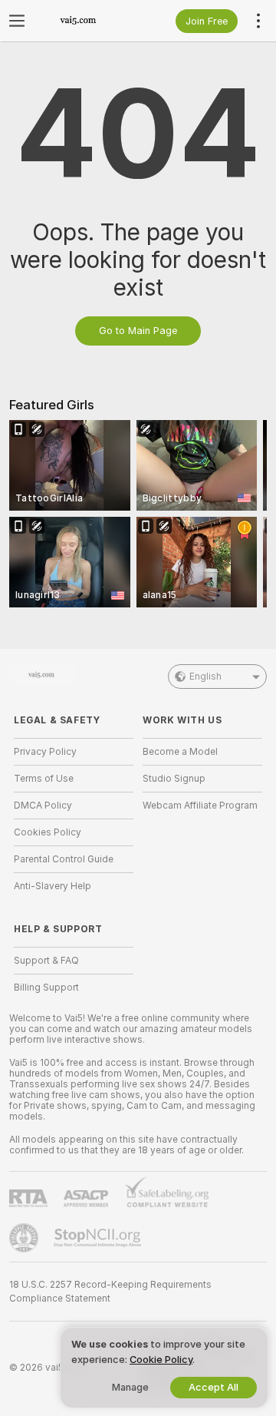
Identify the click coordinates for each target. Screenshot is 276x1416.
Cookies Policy (47, 832)
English (205, 676)
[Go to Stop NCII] (99, 1238)
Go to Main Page (138, 330)
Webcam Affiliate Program (200, 805)
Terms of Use (44, 778)
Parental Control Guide (63, 859)
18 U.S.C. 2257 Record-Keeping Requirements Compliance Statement (110, 1291)
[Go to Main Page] (86, 21)
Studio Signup (174, 778)
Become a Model (180, 751)
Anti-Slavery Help (52, 886)
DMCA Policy (43, 805)
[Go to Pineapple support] (25, 1237)
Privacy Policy (45, 751)
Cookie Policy (161, 1359)
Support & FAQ (46, 960)
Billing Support (46, 987)
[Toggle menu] (17, 20)
